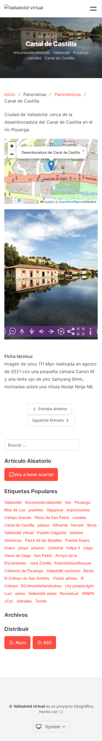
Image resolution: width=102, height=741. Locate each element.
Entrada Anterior (52, 408)
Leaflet (48, 201)
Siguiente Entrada (48, 420)
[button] (51, 165)
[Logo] (23, 8)
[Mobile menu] (93, 8)
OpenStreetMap (69, 201)
